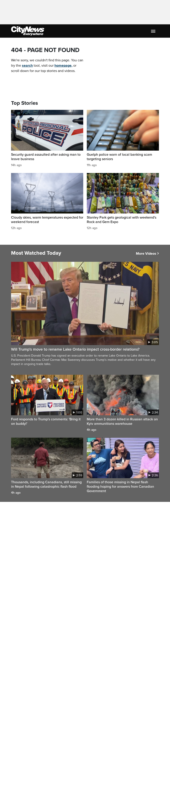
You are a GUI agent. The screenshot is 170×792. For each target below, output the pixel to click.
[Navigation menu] (153, 31)
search (27, 65)
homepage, (63, 65)
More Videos (146, 253)
